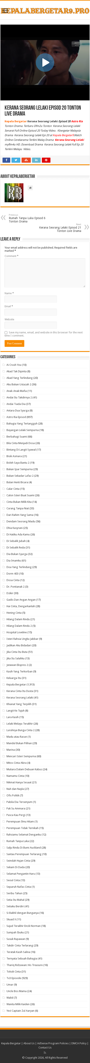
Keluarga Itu (13, 678)
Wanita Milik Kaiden (18, 1004)
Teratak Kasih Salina (18, 952)
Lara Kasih (12, 717)
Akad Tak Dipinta (16, 371)
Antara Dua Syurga (17, 410)
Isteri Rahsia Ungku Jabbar (22, 638)
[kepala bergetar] (45, 10)
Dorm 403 (12, 573)
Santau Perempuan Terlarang (23, 854)
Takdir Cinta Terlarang (19, 945)
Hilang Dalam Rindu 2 (19, 625)
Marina (10, 749)
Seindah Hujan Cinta (18, 860)
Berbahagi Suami (16, 436)
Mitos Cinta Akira (16, 762)
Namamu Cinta (15, 775)
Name (9, 293)
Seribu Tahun (14, 893)
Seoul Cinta (13, 880)
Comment (11, 256)
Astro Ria (77, 121)
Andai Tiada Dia (16, 404)
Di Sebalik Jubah (16, 541)
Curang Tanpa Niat (17, 508)
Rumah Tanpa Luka (17, 841)
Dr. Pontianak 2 (15, 586)
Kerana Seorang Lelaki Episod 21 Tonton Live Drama (60, 228)
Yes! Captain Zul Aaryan (20, 1010)
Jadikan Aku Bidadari (18, 645)
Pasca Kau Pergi (15, 815)
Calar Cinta (12, 488)
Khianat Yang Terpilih (18, 704)
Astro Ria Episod (16, 417)
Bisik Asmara (14, 456)
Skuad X (11, 919)
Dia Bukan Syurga (16, 554)
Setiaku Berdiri (15, 906)
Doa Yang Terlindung (19, 567)
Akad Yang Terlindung (19, 377)
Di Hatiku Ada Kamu (18, 534)
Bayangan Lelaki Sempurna (22, 430)
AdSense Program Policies (53, 1043)
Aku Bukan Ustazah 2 (18, 384)
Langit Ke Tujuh (15, 710)
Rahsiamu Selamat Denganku (23, 834)
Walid (9, 997)
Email (9, 306)
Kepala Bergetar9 (63, 135)
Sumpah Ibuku (15, 932)
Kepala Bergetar (16, 684)
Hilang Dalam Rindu (18, 619)
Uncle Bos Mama (16, 991)
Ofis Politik (12, 795)
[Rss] (44, 1052)
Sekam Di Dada (15, 867)
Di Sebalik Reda (15, 547)
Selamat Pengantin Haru (20, 873)
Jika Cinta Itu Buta (16, 651)
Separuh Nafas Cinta (18, 886)
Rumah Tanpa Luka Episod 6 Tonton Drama (27, 218)
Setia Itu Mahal (15, 899)
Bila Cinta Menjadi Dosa (20, 443)
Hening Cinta (14, 612)
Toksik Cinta (13, 971)
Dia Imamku (13, 560)
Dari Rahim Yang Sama (19, 514)
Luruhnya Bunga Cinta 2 (20, 730)
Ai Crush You (13, 364)
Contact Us (45, 1047)
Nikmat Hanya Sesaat (18, 782)
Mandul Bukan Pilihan (19, 743)
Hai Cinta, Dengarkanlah (20, 606)
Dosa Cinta (12, 580)
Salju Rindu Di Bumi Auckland (23, 847)
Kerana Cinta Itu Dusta (19, 691)
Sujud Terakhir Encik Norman (23, 925)
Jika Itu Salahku (15, 658)
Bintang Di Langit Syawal (21, 449)
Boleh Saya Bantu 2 (17, 462)
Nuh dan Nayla (15, 788)
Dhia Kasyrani (14, 528)
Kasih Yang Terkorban (19, 671)
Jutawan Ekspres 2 (17, 665)
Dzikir (9, 593)
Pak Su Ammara (15, 808)
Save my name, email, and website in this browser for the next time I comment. (44, 334)
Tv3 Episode (13, 978)
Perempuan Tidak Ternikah (22, 828)
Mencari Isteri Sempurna (21, 756)
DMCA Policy (79, 1043)
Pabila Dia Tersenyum (19, 802)
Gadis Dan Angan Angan (21, 599)
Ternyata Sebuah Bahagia (21, 958)
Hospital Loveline (16, 632)
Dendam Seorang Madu (20, 521)
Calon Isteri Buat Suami (20, 495)
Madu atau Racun (16, 736)
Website (9, 319)
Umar (9, 984)
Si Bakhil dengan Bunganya (22, 912)
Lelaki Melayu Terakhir (19, 723)
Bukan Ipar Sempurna (19, 469)
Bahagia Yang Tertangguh (21, 423)
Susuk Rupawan (15, 939)
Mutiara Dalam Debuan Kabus (24, 769)
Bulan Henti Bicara (17, 482)
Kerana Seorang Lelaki (19, 697)
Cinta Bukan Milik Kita (19, 501)
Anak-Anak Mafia (16, 390)
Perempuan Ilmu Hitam (20, 821)
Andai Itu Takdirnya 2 (19, 397)
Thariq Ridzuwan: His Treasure (24, 965)
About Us (29, 1043)
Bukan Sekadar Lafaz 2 (19, 475)
